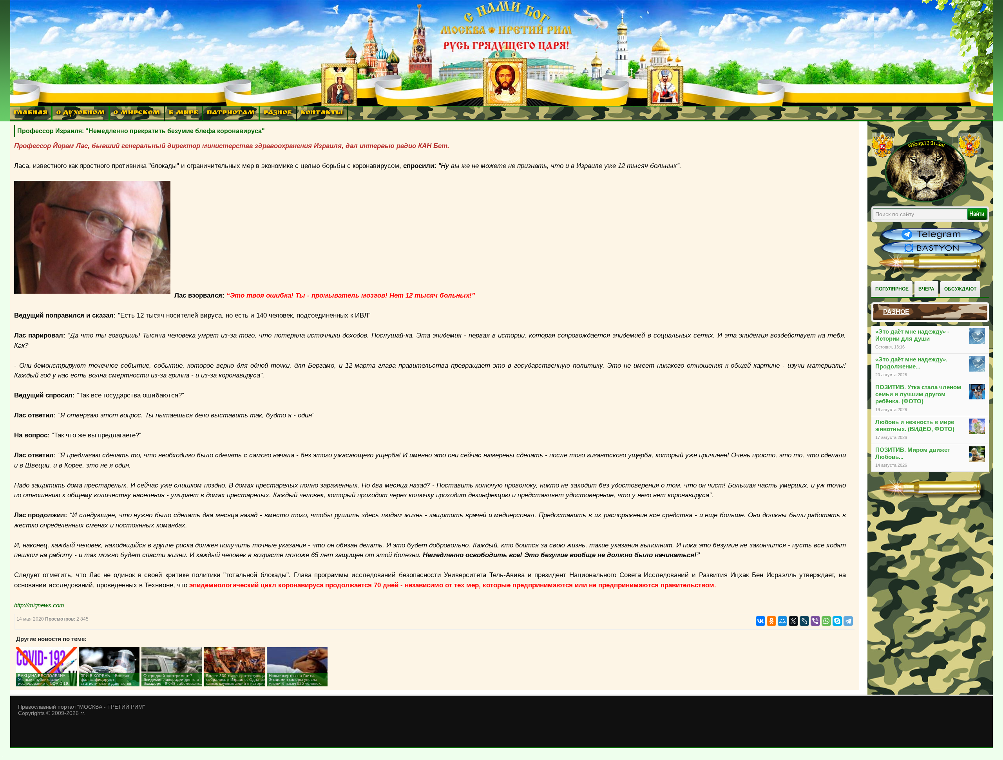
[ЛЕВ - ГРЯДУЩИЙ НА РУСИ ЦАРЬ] (926, 201)
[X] (793, 621)
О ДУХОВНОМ (80, 113)
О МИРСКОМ (136, 113)
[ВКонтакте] (760, 621)
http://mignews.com (39, 605)
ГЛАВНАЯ (30, 113)
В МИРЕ (183, 113)
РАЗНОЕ (277, 113)
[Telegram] (848, 621)
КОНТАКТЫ (322, 113)
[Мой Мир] (782, 621)
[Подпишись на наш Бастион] (932, 253)
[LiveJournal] (804, 621)
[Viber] (815, 621)
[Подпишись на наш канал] (932, 239)
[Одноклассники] (771, 621)
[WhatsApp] (826, 621)
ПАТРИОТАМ (231, 113)
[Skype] (837, 621)
